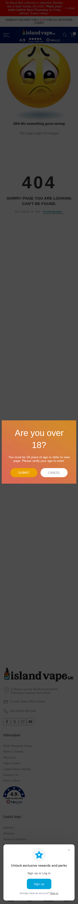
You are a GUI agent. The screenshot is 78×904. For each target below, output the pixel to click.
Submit (24, 472)
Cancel (54, 472)
